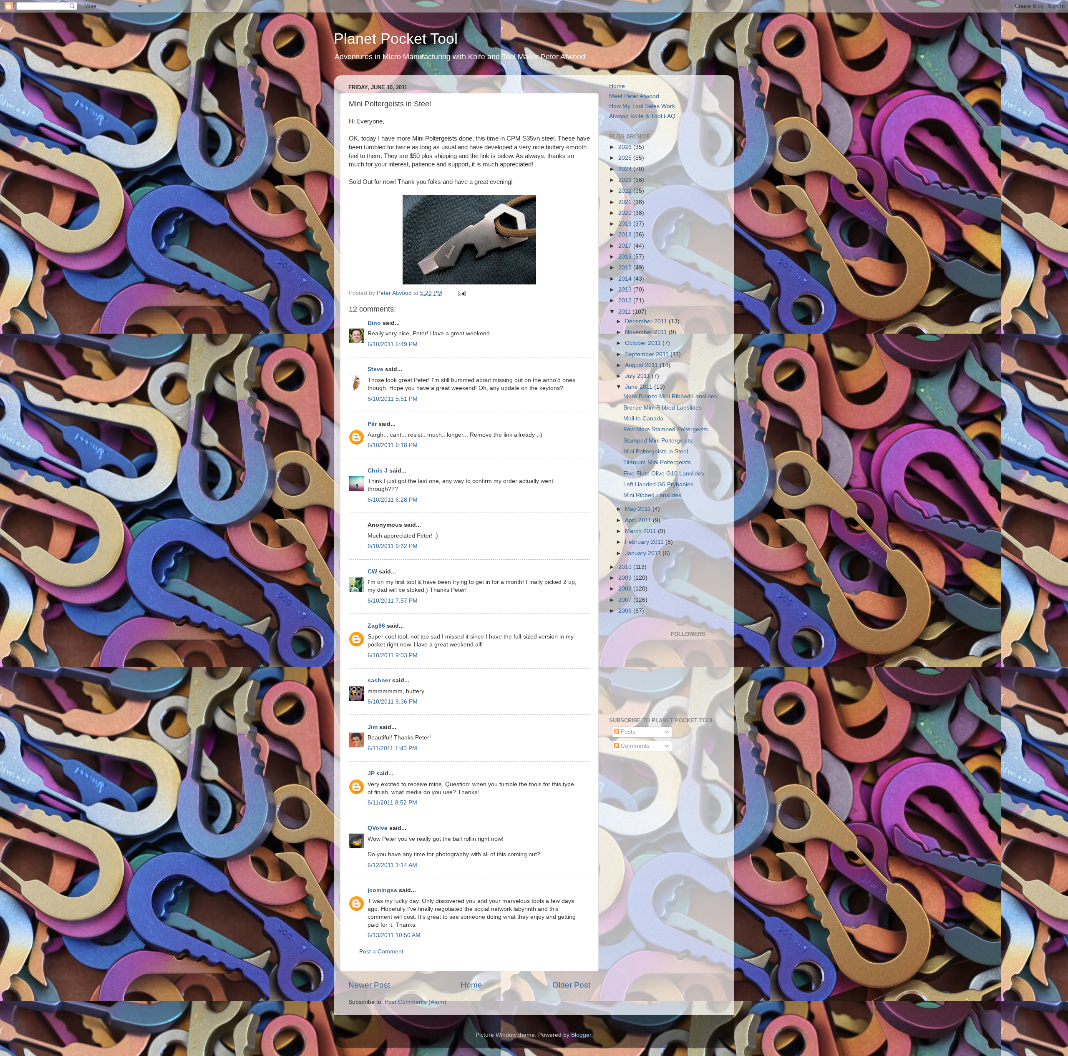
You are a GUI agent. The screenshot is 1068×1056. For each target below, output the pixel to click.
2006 (625, 611)
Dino (374, 323)
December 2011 (647, 321)
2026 (625, 147)
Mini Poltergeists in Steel (655, 451)
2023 (625, 180)
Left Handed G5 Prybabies (658, 484)
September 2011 (647, 354)
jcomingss (382, 890)
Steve (375, 369)
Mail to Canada (643, 418)
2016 (625, 257)
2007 (625, 600)
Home (471, 985)
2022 (625, 191)
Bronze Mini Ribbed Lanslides (662, 408)
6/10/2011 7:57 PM (393, 601)
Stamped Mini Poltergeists (657, 440)
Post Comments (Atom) (415, 1002)
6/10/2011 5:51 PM (393, 399)
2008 (625, 589)
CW (372, 571)
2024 (625, 169)
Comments (634, 746)
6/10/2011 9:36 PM (393, 702)
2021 (625, 202)
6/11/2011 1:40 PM (392, 748)
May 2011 (638, 509)
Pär (372, 424)
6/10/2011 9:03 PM (393, 655)
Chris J (378, 471)
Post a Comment (381, 951)
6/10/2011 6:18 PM (393, 445)
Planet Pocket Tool (396, 38)
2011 (625, 312)
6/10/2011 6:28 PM (393, 500)
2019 (625, 224)
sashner (379, 680)
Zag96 (376, 626)
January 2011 (643, 553)
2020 (625, 213)
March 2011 (641, 531)
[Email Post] (461, 293)
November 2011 (647, 332)
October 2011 (643, 343)
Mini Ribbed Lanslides (652, 495)
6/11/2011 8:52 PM (392, 803)
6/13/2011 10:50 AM (394, 935)
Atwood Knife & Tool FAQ (642, 116)
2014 (625, 279)
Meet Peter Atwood (634, 96)
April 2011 (639, 520)
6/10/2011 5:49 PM (393, 344)
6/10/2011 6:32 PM (393, 546)
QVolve (378, 828)
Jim (373, 727)
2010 (625, 567)
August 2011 (642, 365)
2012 (625, 300)
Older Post (571, 985)
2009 (625, 578)
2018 (625, 234)
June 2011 (639, 387)
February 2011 (645, 542)
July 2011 (638, 376)
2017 (625, 246)
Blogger (581, 1035)
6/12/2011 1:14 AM (392, 865)
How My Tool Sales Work (642, 106)
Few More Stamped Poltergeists (665, 429)
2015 (625, 267)
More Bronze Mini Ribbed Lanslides (670, 396)
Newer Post (369, 985)
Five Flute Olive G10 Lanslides (663, 473)
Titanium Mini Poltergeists (657, 462)
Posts (627, 732)
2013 (625, 290)
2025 (625, 158)
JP (371, 773)
